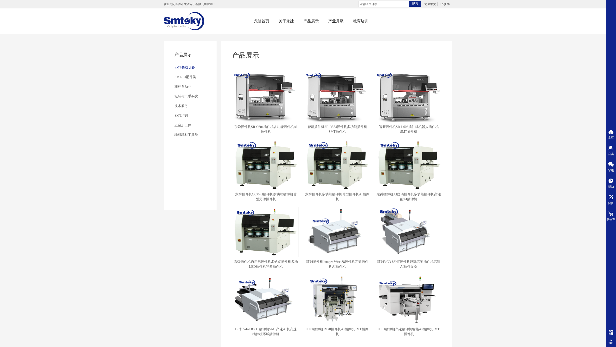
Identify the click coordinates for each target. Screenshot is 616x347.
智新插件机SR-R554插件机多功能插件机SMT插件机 (337, 129)
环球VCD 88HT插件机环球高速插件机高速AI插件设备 (408, 264)
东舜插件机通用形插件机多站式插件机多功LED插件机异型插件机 (266, 264)
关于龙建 (286, 21)
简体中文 (430, 4)
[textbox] (384, 4)
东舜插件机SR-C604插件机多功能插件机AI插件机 (265, 129)
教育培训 (360, 21)
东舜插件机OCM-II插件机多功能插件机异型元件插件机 (266, 197)
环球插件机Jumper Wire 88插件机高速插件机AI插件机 (337, 264)
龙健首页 (261, 21)
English (445, 4)
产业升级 (336, 21)
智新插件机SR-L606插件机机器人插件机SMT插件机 (409, 129)
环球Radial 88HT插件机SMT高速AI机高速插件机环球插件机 (266, 331)
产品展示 (311, 21)
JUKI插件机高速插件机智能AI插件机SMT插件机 (409, 331)
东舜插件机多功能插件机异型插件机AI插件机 (337, 197)
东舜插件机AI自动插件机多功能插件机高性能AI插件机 (409, 197)
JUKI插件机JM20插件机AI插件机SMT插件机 (337, 331)
